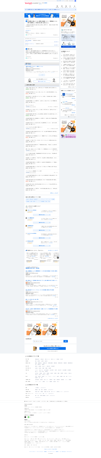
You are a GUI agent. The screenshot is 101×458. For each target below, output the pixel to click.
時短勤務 (42, 201)
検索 (75, 1)
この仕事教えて (37, 387)
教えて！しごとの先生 (37, 401)
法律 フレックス (46, 379)
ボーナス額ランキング (34, 426)
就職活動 (36, 389)
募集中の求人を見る (42, 214)
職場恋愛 (51, 381)
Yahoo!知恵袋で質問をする (52, 348)
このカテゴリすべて (43, 387)
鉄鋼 (48, 440)
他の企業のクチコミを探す (52, 250)
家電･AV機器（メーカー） (57, 441)
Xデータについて (69, 451)
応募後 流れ (39, 364)
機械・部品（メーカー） (61, 440)
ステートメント (51, 451)
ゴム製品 (39, 440)
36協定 (54, 379)
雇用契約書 (58, 379)
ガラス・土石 (44, 440)
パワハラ (36, 381)
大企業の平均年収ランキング (28, 429)
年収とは (48, 374)
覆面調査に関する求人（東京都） (33, 268)
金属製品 (55, 440)
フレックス (38, 201)
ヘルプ (63, 0)
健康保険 (48, 373)
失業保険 (41, 373)
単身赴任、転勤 (37, 391)
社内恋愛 (54, 381)
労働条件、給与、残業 (47, 391)
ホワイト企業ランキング (50, 426)
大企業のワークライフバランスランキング (30, 431)
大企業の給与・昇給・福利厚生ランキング (30, 432)
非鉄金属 (51, 440)
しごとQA (61, 7)
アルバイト (44, 199)
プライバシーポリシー (32, 451)
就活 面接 (46, 371)
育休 (49, 201)
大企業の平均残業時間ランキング (54, 431)
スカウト (70, 7)
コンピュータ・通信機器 (65, 441)
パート (39, 199)
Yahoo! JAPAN (59, 0)
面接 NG (36, 366)
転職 (39, 389)
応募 (35, 364)
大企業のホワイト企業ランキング (59, 429)
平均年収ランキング (27, 426)
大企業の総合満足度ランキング (48, 429)
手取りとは (43, 374)
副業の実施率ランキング (59, 427)
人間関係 (43, 381)
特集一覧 (66, 7)
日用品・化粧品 (26, 440)
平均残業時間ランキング (27, 427)
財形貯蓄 (62, 373)
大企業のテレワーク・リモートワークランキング (67, 431)
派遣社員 (35, 199)
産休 (46, 201)
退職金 (58, 373)
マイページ (74, 7)
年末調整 (55, 373)
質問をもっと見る (53, 193)
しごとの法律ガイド (34, 412)
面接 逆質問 (52, 366)
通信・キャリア (26, 436)
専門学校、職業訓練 (42, 395)
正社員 (27, 199)
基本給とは (70, 373)
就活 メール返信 (42, 371)
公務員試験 (45, 389)
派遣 (43, 393)
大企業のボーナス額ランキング (38, 429)
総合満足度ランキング (42, 426)
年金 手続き (36, 373)
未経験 (53, 199)
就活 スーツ (36, 371)
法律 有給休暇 (37, 379)
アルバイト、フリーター (38, 393)
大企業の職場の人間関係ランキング (43, 431)
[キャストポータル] (34, 328)
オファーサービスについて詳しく (68, 46)
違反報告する (56, 58)
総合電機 (51, 441)
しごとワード (45, 412)
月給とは (40, 374)
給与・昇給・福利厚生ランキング (50, 427)
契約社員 (31, 199)
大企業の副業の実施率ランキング (42, 432)
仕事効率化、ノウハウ (59, 391)
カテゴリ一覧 (43, 401)
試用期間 (70, 379)
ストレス (47, 381)
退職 (41, 389)
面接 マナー (44, 366)
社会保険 (51, 373)
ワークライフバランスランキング (59, 426)
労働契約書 (62, 379)
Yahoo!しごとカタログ (29, 401)
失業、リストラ (53, 391)
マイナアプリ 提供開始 (72, 0)
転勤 (34, 201)
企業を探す (57, 7)
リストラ (66, 379)
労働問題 (42, 391)
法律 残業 (41, 379)
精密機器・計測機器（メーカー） (29, 441)
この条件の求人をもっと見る (52, 318)
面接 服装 (40, 366)
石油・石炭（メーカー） (33, 440)
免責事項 (57, 451)
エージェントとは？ (72, 116)
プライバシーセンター (40, 451)
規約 (45, 451)
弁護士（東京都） (28, 64)
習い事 (47, 395)
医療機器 (36, 441)
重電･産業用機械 (68, 440)
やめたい (58, 381)
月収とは (36, 374)
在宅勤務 (27, 201)
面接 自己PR (48, 366)
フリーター (49, 199)
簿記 (38, 395)
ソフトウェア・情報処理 (33, 436)
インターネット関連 (41, 436)
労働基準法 (50, 379)
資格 (31, 201)
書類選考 (43, 364)
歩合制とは (65, 373)
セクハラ (40, 381)
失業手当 (44, 373)
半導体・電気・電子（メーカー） (44, 441)
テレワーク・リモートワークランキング (38, 427)
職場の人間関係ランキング (69, 426)
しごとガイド (40, 412)
